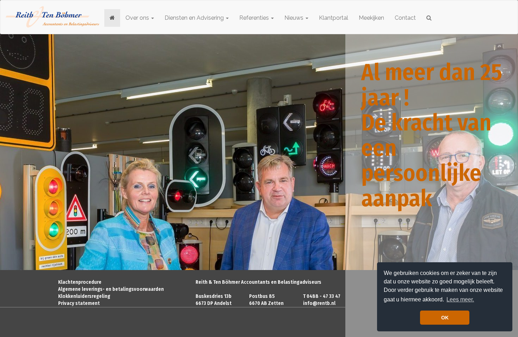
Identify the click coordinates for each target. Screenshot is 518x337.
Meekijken (371, 17)
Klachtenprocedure (79, 282)
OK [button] (445, 317)
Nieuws (294, 17)
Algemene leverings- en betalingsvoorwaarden (111, 289)
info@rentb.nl (319, 303)
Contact (405, 17)
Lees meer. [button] (460, 299)
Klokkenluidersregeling (84, 296)
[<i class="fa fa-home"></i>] (112, 18)
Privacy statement (79, 303)
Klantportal (333, 17)
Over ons (137, 17)
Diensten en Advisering (195, 17)
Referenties (254, 17)
